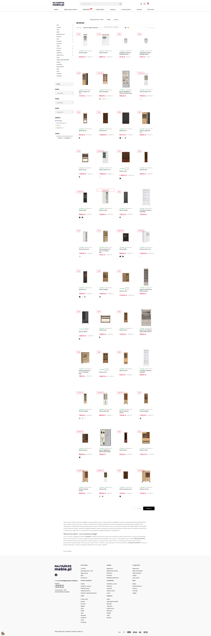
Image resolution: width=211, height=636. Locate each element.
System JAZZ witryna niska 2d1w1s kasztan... (146, 330)
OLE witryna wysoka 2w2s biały (145, 211)
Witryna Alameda (104, 411)
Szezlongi (59, 64)
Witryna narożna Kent (125, 489)
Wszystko (59, 121)
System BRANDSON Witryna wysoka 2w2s (125, 92)
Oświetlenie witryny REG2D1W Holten (125, 53)
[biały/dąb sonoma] (102, 99)
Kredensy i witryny (86, 586)
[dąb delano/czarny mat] (120, 138)
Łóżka (58, 46)
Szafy (58, 57)
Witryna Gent (123, 291)
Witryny (58, 62)
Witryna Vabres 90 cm (84, 92)
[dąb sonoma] (100, 99)
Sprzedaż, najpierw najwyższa (90, 27)
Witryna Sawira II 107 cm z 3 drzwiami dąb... (84, 372)
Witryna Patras (83, 450)
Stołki (58, 32)
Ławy (58, 71)
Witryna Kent (103, 130)
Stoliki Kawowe (61, 34)
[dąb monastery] (82, 217)
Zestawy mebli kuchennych (89, 593)
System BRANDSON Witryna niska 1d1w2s (105, 451)
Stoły (58, 29)
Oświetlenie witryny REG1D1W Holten (145, 53)
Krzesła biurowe (137, 586)
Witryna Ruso (82, 130)
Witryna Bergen (103, 289)
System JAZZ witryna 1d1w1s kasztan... (146, 290)
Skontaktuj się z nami (87, 571)
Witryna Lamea (144, 489)
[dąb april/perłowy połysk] (79, 138)
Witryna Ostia (123, 370)
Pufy (58, 25)
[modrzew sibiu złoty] (100, 297)
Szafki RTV (59, 53)
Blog (82, 575)
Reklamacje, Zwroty (112, 571)
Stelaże (109, 613)
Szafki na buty (111, 591)
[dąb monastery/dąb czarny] (79, 217)
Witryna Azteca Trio (145, 91)
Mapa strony (84, 573)
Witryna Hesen (123, 210)
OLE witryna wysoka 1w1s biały (145, 371)
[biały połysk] (123, 138)
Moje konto (136, 568)
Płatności (109, 573)
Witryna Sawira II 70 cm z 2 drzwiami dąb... (104, 250)
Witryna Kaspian (103, 91)
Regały (58, 50)
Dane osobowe (137, 573)
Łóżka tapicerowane (112, 601)
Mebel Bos (60, 128)
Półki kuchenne (85, 588)
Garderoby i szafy (112, 584)
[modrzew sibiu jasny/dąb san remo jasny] (79, 256)
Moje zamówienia (138, 571)
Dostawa (109, 575)
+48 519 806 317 (59, 585)
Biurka (134, 584)
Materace (109, 611)
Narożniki (59, 41)
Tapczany (59, 76)
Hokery (83, 584)
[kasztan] (120, 178)
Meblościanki (60, 66)
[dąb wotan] (102, 496)
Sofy (58, 39)
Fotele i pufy (84, 599)
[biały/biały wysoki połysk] (140, 99)
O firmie (83, 568)
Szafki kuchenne (85, 591)
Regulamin (110, 568)
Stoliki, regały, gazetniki (63, 60)
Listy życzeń (136, 578)
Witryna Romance (84, 249)
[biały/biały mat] (108, 99)
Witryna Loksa (103, 210)
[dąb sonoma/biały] (105, 99)
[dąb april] (79, 457)
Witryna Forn (123, 130)
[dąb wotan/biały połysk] (100, 496)
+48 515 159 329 (59, 587)
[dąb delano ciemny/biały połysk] (125, 138)
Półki (58, 69)
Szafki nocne (60, 55)
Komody (59, 48)
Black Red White (62, 123)
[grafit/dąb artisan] (120, 217)
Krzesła (59, 27)
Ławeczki (59, 43)
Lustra (108, 593)
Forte (59, 125)
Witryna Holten (83, 53)
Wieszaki (109, 586)
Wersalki (59, 73)
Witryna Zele (102, 489)
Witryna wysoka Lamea (124, 411)
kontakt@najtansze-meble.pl (68, 581)
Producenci (84, 578)
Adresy (134, 575)
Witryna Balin (82, 210)
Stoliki (82, 611)
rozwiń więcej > (67, 551)
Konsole (59, 36)
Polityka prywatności (112, 578)
